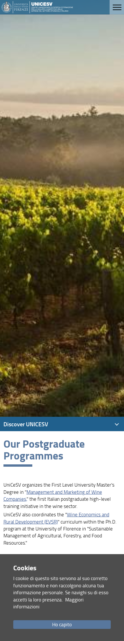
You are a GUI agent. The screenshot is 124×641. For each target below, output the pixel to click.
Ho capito (62, 624)
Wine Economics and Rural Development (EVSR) (56, 518)
